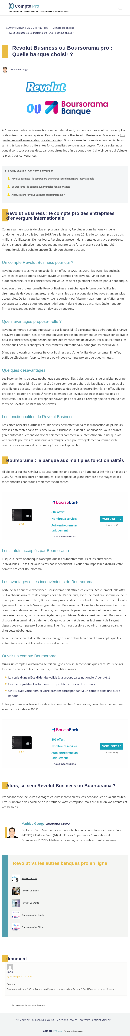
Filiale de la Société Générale (21, 472)
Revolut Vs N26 (29, 878)
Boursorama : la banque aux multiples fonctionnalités (41, 186)
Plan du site (22, 1020)
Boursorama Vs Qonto (33, 915)
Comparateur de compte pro (27, 27)
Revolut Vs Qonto (30, 903)
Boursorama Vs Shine (32, 927)
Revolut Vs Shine (30, 890)
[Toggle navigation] (120, 8)
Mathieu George (33, 823)
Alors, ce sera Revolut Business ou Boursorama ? (38, 194)
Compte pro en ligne (63, 27)
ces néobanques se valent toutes (103, 797)
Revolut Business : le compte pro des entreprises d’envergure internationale (53, 178)
